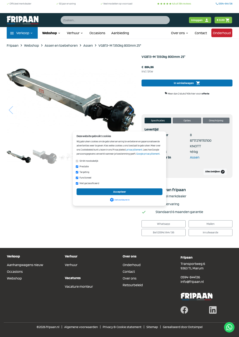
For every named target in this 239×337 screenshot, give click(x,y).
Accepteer (119, 191)
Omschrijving (216, 120)
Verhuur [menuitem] (75, 33)
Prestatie (84, 166)
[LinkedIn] (213, 309)
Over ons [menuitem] (180, 33)
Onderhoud (132, 265)
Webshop (14, 278)
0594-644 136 (223, 3)
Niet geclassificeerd (89, 183)
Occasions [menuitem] (97, 33)
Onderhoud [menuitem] (222, 33)
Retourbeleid (133, 285)
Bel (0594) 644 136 (163, 232)
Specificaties (158, 120)
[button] (131, 110)
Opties (187, 120)
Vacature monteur (79, 286)
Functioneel (85, 177)
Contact (129, 271)
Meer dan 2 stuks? (187, 93)
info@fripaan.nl (192, 281)
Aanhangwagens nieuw (25, 265)
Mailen (211, 224)
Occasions (15, 271)
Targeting (84, 172)
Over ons (129, 278)
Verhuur (71, 265)
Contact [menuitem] (201, 33)
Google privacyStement (148, 153)
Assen (194, 157)
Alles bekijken (215, 172)
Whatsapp (163, 224)
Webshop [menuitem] (51, 33)
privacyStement (134, 149)
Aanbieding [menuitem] (120, 33)
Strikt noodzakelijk (89, 160)
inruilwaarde (210, 232)
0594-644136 (190, 277)
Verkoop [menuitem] (24, 33)
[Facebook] (184, 309)
